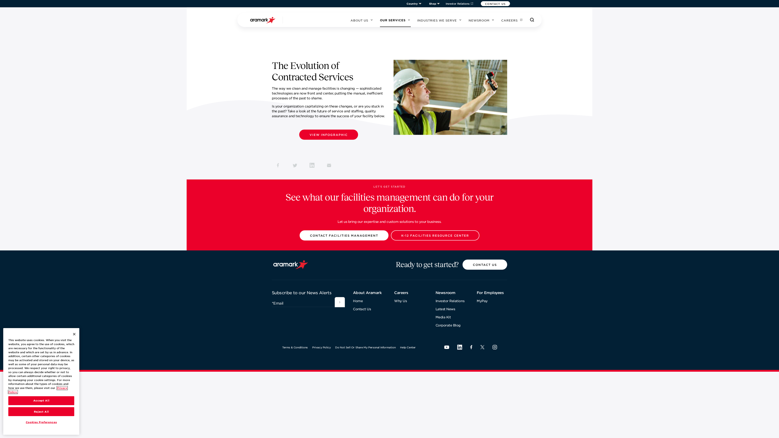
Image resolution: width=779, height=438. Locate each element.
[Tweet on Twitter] (295, 165)
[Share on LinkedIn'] (312, 165)
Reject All (41, 411)
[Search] (532, 20)
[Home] (263, 20)
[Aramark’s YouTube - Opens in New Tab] (446, 347)
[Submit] (340, 302)
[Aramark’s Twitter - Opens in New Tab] (482, 347)
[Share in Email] (329, 165)
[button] (495, 3)
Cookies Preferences (41, 422)
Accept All (41, 400)
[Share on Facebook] (278, 165)
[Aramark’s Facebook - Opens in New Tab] (471, 347)
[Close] (74, 334)
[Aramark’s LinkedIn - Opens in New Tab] (459, 347)
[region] (41, 381)
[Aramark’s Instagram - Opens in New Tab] (494, 347)
